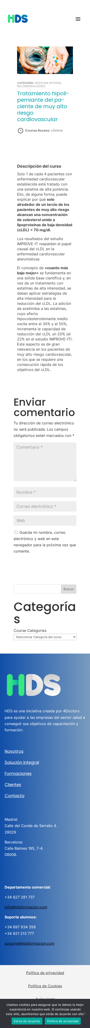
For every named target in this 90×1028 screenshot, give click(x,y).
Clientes (13, 784)
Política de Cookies (45, 986)
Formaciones (18, 773)
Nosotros (14, 751)
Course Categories (30, 630)
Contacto (14, 796)
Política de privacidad (45, 972)
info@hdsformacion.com (26, 907)
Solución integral (22, 762)
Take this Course (42, 146)
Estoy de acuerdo (27, 1021)
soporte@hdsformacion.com (29, 943)
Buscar (68, 589)
